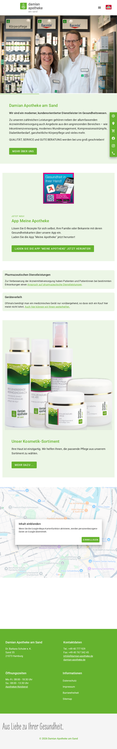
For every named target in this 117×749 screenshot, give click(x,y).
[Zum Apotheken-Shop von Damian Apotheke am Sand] (113, 131)
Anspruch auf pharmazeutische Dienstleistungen (54, 278)
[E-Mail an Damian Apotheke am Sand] (113, 116)
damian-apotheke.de (74, 659)
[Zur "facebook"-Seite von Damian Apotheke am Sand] (113, 138)
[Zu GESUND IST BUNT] (107, 8)
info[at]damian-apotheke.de (78, 656)
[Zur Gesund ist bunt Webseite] (32, 726)
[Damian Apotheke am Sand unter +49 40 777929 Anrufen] (113, 153)
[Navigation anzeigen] (99, 7)
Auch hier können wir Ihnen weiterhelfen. (47, 300)
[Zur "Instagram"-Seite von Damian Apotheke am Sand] (113, 145)
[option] (87, 681)
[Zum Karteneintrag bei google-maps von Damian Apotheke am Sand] (113, 123)
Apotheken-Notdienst (16, 686)
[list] (87, 690)
